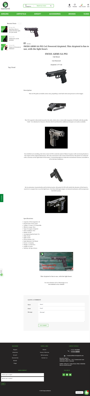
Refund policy (44, 355)
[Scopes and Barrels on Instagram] (67, 374)
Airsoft (15, 355)
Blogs (8, 17)
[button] (1, 198)
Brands (15, 360)
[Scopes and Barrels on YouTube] (70, 374)
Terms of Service (44, 352)
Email (29, 308)
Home (2, 17)
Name (29, 304)
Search (44, 349)
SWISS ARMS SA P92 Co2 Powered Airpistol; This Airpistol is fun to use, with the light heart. (32, 17)
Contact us (44, 358)
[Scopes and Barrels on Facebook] (64, 374)
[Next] (20, 23)
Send (3, 383)
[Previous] (19, 23)
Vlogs (15, 363)
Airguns (15, 349)
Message (30, 312)
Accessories (15, 358)
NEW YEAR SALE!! (21, 46)
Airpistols (15, 352)
